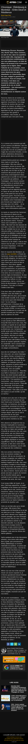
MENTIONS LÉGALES (18, 738)
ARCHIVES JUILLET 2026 (9, 740)
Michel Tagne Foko (6, 15)
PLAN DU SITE (18, 737)
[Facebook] (8, 644)
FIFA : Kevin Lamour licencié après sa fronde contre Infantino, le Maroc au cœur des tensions (19, 707)
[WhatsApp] (15, 644)
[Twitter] (12, 644)
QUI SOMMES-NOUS (9, 738)
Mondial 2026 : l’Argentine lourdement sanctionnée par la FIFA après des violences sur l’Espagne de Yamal (18, 689)
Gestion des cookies (20, 740)
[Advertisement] (14, 44)
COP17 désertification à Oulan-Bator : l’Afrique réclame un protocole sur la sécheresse (18, 698)
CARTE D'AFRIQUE (11, 737)
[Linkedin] (19, 644)
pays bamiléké (12, 254)
